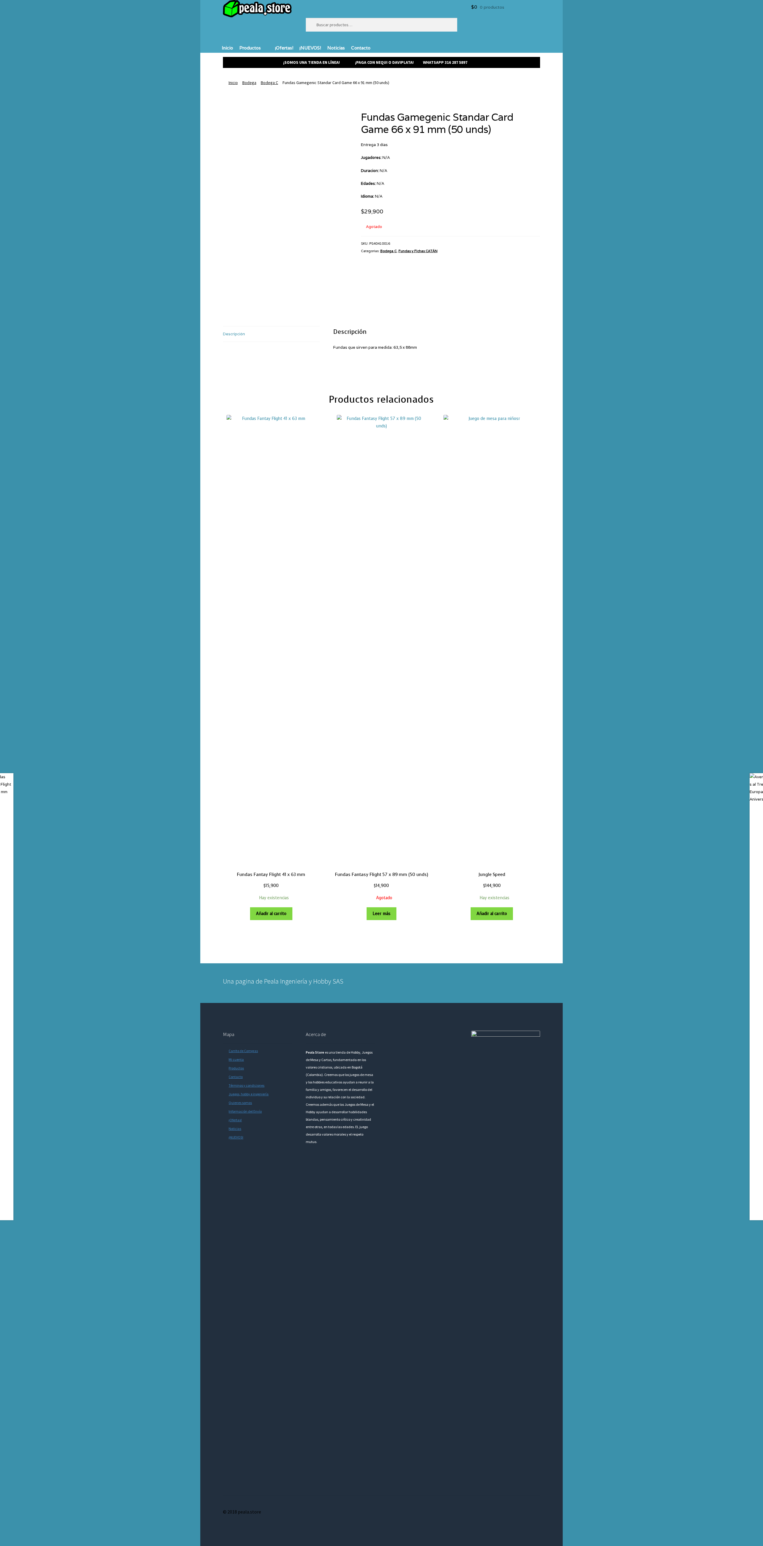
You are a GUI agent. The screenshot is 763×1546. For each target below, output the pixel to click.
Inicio (227, 48)
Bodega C (269, 82)
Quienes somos (240, 1102)
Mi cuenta (236, 1059)
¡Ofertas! (284, 48)
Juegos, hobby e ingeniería (249, 1094)
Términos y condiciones (246, 1085)
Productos (250, 48)
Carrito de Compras (243, 1051)
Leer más (381, 914)
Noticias (336, 48)
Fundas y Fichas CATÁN (418, 251)
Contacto (360, 48)
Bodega (249, 82)
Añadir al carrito (271, 914)
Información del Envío (245, 1111)
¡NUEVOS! (310, 48)
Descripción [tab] (234, 334)
